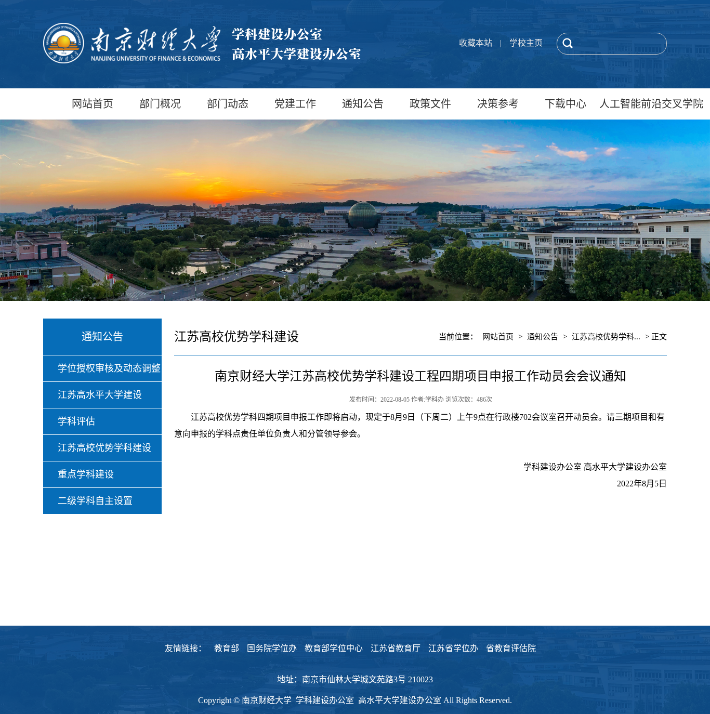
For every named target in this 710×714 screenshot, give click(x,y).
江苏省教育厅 (395, 648)
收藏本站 (475, 42)
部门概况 (160, 104)
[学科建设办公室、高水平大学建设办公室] (202, 61)
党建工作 (295, 104)
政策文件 (430, 104)
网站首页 (92, 104)
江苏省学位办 (453, 648)
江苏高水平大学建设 (100, 395)
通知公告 (363, 104)
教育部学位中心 (334, 648)
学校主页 (526, 42)
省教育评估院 (511, 648)
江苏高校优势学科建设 (104, 448)
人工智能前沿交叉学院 (633, 104)
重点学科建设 (86, 474)
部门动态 (227, 104)
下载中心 (565, 104)
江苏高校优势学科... (606, 337)
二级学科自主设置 (95, 501)
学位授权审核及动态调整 (109, 368)
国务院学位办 (272, 648)
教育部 (226, 648)
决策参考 (498, 104)
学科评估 (76, 421)
